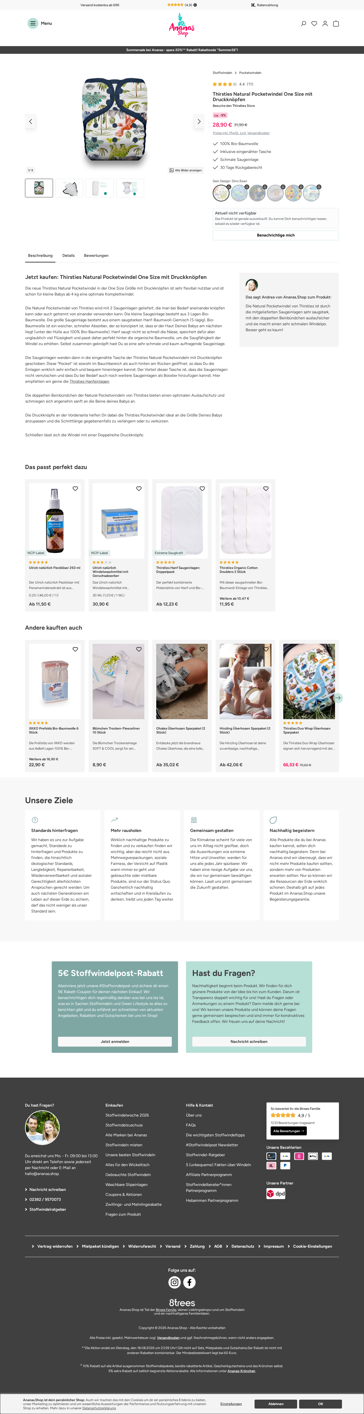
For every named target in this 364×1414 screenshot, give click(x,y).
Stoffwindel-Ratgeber (205, 1154)
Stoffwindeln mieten (123, 1145)
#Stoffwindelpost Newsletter (212, 1145)
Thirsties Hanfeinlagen (89, 381)
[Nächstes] (199, 121)
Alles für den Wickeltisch (127, 1164)
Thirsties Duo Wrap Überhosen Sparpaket (307, 730)
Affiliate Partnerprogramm (209, 1174)
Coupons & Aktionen (123, 1194)
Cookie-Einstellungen (312, 1246)
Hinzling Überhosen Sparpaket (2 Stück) (245, 730)
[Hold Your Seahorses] (239, 193)
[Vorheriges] (30, 121)
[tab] (40, 256)
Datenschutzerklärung (99, 1408)
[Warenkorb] (335, 23)
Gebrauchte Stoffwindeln (128, 1174)
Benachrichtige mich (276, 235)
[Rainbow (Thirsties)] (311, 193)
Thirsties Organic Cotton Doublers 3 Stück (239, 570)
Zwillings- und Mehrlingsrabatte (133, 1204)
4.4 (246, 84)
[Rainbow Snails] (275, 193)
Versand (172, 1246)
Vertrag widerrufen (54, 1246)
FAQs (191, 1125)
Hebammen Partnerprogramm (212, 1200)
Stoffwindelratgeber (47, 1209)
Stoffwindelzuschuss (124, 1125)
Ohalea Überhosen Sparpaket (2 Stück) (180, 730)
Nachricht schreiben (47, 1189)
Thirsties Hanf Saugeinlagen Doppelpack (178, 570)
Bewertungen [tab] (96, 255)
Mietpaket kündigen (100, 1246)
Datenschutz (242, 1246)
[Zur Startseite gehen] (182, 25)
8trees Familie (166, 1310)
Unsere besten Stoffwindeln (130, 1154)
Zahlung (197, 1246)
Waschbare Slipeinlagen (126, 1184)
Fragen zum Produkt (123, 1214)
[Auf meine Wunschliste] (75, 489)
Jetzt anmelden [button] (115, 1041)
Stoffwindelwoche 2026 (127, 1115)
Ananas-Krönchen (241, 1371)
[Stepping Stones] (293, 193)
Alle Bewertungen (286, 1131)
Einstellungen (231, 1404)
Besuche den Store (234, 106)
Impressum (273, 1246)
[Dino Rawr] (221, 193)
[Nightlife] (257, 193)
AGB (217, 1246)
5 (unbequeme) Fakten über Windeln (218, 1164)
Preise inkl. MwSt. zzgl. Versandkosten (241, 133)
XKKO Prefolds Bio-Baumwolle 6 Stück (53, 730)
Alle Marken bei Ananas (126, 1135)
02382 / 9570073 (45, 1199)
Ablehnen (276, 1404)
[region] (115, 132)
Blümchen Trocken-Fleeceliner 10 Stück (116, 730)
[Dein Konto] (325, 23)
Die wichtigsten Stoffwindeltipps (215, 1135)
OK (320, 1404)
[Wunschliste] (314, 23)
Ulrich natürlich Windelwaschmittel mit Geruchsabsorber (110, 572)
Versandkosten (168, 1338)
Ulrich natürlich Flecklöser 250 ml (54, 568)
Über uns (194, 1115)
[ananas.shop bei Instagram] (174, 1282)
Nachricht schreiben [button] (249, 1041)
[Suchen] (303, 23)
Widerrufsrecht (141, 1246)
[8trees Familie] (182, 1302)
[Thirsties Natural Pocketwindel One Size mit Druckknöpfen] (115, 121)
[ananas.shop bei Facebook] (189, 1282)
